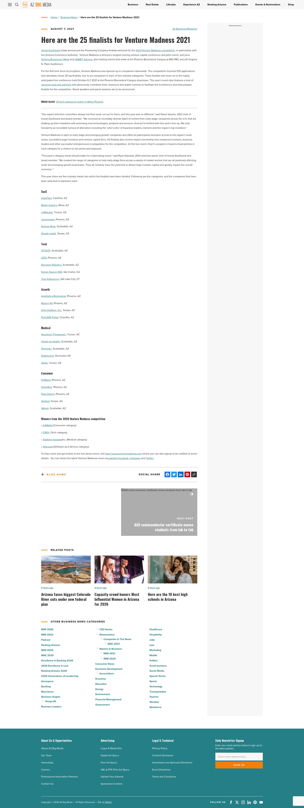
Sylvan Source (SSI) (51, 272)
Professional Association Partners (59, 776)
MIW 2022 (47, 634)
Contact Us (47, 784)
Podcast (45, 640)
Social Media (156, 671)
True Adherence (50, 279)
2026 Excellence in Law (54, 666)
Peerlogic (46, 348)
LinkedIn (112, 458)
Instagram (135, 458)
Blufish (108, 802)
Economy (100, 679)
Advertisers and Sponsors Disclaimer (172, 762)
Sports (153, 681)
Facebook (122, 458)
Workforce (155, 707)
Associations (106, 673)
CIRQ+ (46, 432)
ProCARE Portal (49, 317)
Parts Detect (48, 394)
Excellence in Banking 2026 (57, 660)
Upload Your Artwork (112, 776)
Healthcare (155, 629)
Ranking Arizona (50, 645)
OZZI (44, 258)
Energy (99, 689)
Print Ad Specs (109, 762)
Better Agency (49, 205)
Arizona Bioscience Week (55, 59)
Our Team (46, 755)
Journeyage (47, 219)
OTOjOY (45, 250)
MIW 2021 (109, 653)
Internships (47, 762)
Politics (153, 660)
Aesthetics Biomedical (53, 296)
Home (54, 17)
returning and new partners (56, 85)
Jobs (152, 640)
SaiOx (44, 363)
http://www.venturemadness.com (123, 453)
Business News (69, 17)
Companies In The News (117, 639)
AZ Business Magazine (184, 29)
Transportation (157, 691)
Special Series (157, 676)
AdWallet (48, 425)
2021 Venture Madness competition (155, 50)
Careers (45, 769)
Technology (155, 686)
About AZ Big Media (52, 748)
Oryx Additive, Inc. (51, 310)
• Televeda (47, 447)
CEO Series (105, 629)
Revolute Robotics (51, 265)
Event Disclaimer (161, 769)
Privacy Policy (159, 748)
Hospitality (155, 634)
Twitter (149, 458)
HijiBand (46, 380)
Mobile (153, 655)
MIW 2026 (47, 629)
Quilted (45, 401)
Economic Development (108, 669)
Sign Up (239, 765)
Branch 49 (46, 303)
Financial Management (108, 699)
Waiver (45, 408)
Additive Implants (52, 439)
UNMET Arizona (83, 59)
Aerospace (47, 681)
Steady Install (48, 233)
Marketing (155, 650)
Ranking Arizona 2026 (54, 671)
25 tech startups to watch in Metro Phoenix (79, 102)
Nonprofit (50, 701)
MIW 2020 (110, 658)
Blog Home (56, 474)
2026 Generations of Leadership (59, 676)
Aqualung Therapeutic (53, 334)
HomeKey (46, 387)
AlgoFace (46, 198)
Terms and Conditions (164, 776)
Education (101, 684)
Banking (46, 686)
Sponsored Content (111, 784)
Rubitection (47, 356)
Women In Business (110, 649)
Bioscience (47, 691)
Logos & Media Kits (111, 748)
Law (151, 645)
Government (102, 704)
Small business (158, 666)
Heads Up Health (50, 341)
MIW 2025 (47, 650)
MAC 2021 (114, 644)
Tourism (153, 697)
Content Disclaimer (162, 755)
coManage (47, 212)
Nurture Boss (48, 226)
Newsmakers (107, 634)
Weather (154, 702)
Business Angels (50, 697)
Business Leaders (51, 706)
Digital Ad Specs (110, 755)
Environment (102, 694)
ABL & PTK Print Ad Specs (115, 769)
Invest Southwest (50, 50)
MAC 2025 (47, 655)
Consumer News (104, 664)
